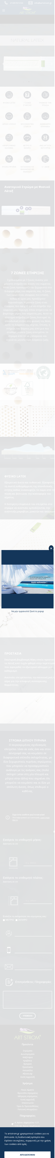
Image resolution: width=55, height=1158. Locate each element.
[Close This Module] (49, 548)
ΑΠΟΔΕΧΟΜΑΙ (26, 1154)
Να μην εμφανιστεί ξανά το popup (26, 611)
